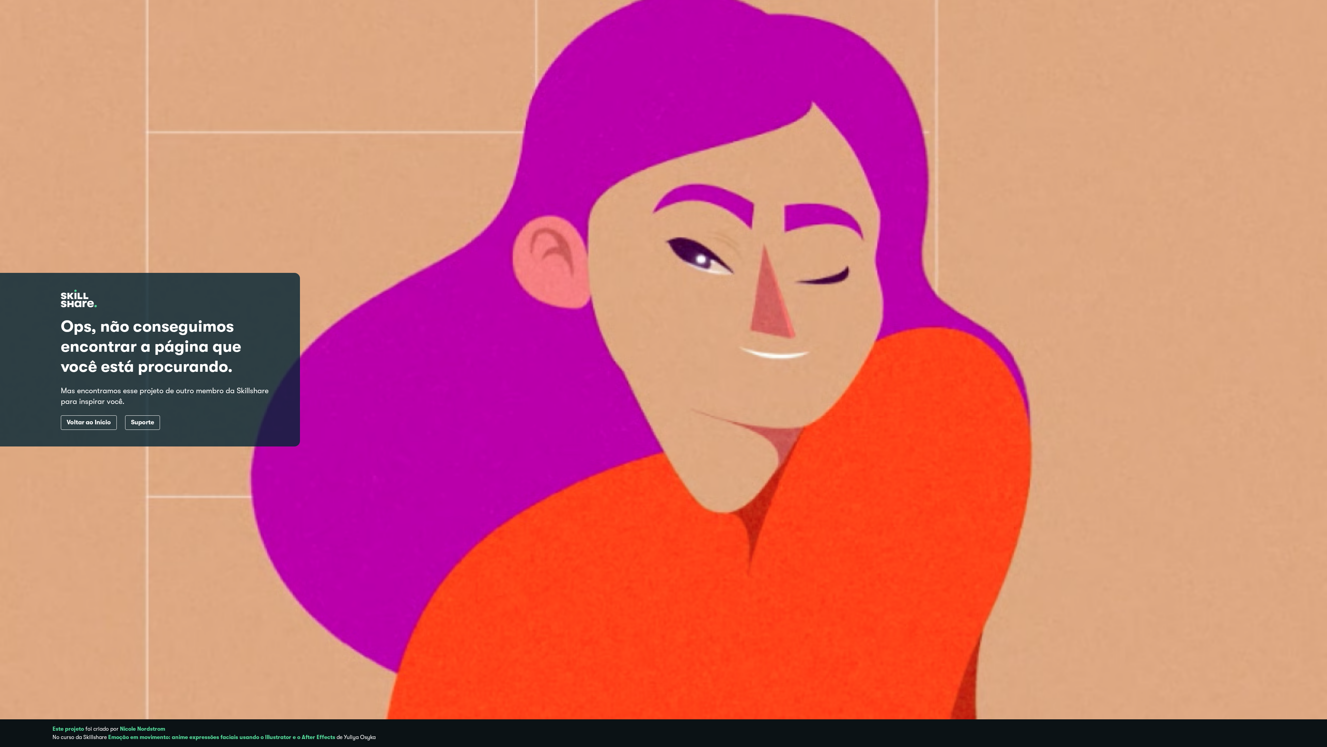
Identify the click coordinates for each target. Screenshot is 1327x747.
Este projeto (68, 729)
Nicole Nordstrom (142, 729)
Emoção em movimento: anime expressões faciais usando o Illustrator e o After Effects (221, 737)
